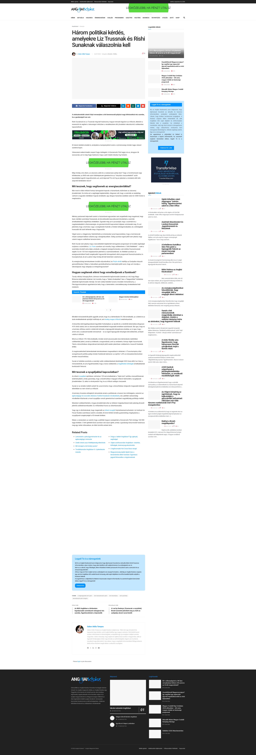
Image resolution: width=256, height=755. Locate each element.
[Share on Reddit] (128, 106)
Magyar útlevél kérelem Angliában (126, 717)
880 (164, 407)
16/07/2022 (155, 297)
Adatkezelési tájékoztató (86, 1)
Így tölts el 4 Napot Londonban (125, 723)
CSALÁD (110, 18)
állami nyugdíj (110, 410)
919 (174, 94)
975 (174, 71)
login (78, 661)
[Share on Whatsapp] (133, 106)
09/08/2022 (155, 208)
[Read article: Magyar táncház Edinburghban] (113, 299)
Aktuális (82, 26)
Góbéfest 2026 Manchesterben (172, 731)
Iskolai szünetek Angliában (120, 708)
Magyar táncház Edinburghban (128, 297)
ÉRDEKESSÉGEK (100, 18)
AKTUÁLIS (80, 18)
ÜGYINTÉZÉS (156, 18)
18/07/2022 (155, 351)
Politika (115, 54)
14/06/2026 (166, 84)
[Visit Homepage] (82, 9)
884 (164, 324)
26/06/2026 (87, 303)
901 (131, 299)
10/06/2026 (166, 94)
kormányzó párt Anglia (80, 598)
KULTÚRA (137, 18)
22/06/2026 (166, 71)
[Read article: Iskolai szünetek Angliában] (128, 693)
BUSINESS (146, 18)
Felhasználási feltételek (100, 1)
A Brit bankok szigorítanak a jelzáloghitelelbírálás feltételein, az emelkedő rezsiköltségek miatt (172, 371)
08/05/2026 (123, 299)
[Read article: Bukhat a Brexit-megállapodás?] (154, 424)
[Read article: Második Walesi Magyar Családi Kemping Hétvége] (154, 92)
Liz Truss (92, 246)
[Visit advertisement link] (148, 7)
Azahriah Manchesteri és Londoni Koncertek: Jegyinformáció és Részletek (172, 225)
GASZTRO (129, 18)
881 (164, 297)
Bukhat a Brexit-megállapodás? (169, 422)
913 (178, 274)
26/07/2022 (97, 54)
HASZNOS (89, 18)
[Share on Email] (143, 106)
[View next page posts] (110, 310)
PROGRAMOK (119, 18)
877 (164, 256)
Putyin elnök (117, 261)
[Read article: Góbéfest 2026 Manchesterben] (155, 734)
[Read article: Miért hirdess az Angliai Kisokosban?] (154, 273)
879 (164, 208)
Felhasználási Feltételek (171, 748)
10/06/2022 (168, 274)
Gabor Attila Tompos (84, 54)
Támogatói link (166, 148)
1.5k (95, 303)
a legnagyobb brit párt (85, 595)
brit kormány (114, 595)
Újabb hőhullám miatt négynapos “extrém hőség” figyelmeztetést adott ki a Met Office (172, 202)
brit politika (123, 595)
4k (163, 231)
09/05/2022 (155, 256)
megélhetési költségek (126, 364)
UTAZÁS (165, 18)
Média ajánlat (74, 1)
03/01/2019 (168, 426)
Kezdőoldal (75, 26)
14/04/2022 (155, 378)
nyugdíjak (82, 376)
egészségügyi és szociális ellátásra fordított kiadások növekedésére (96, 396)
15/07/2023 (155, 324)
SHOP (178, 18)
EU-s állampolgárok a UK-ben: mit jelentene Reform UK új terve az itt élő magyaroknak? (93, 299)
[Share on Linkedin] (123, 106)
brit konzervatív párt (100, 595)
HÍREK (73, 18)
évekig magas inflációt (113, 319)
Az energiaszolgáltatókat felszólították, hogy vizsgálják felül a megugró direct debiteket (172, 291)
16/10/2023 (155, 231)
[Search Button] (184, 17)
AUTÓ (172, 18)
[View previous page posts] (106, 310)
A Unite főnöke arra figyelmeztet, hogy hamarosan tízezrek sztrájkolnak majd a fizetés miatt (170, 344)
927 (174, 84)
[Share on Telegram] (138, 106)
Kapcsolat (110, 1)
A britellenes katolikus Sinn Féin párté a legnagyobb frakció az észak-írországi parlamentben (171, 248)
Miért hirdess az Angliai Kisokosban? (172, 270)
